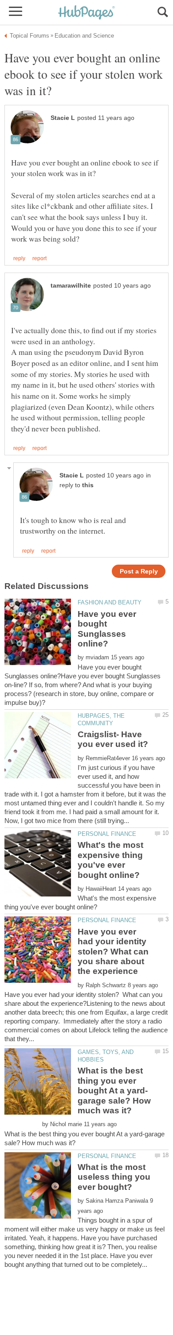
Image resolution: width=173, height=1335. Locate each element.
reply (19, 258)
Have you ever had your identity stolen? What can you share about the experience (113, 951)
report (39, 258)
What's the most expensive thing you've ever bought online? (110, 859)
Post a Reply (139, 571)
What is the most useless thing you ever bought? (114, 1177)
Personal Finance (107, 834)
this (88, 485)
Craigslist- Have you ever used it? (113, 739)
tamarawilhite (71, 285)
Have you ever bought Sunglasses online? (107, 628)
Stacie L (63, 118)
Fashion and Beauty (110, 602)
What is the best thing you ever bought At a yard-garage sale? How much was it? (114, 1090)
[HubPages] (86, 13)
